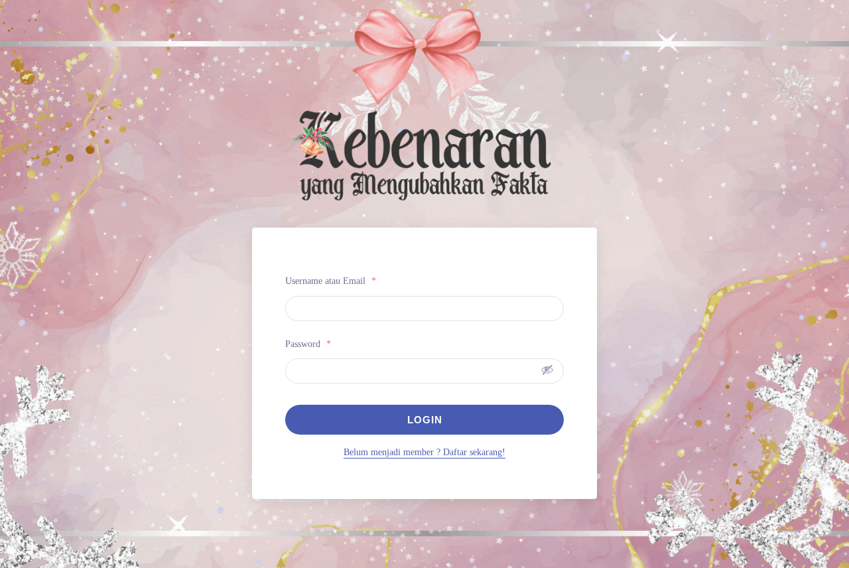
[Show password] (547, 369)
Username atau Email (330, 281)
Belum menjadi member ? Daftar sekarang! (424, 452)
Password (308, 344)
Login (424, 419)
